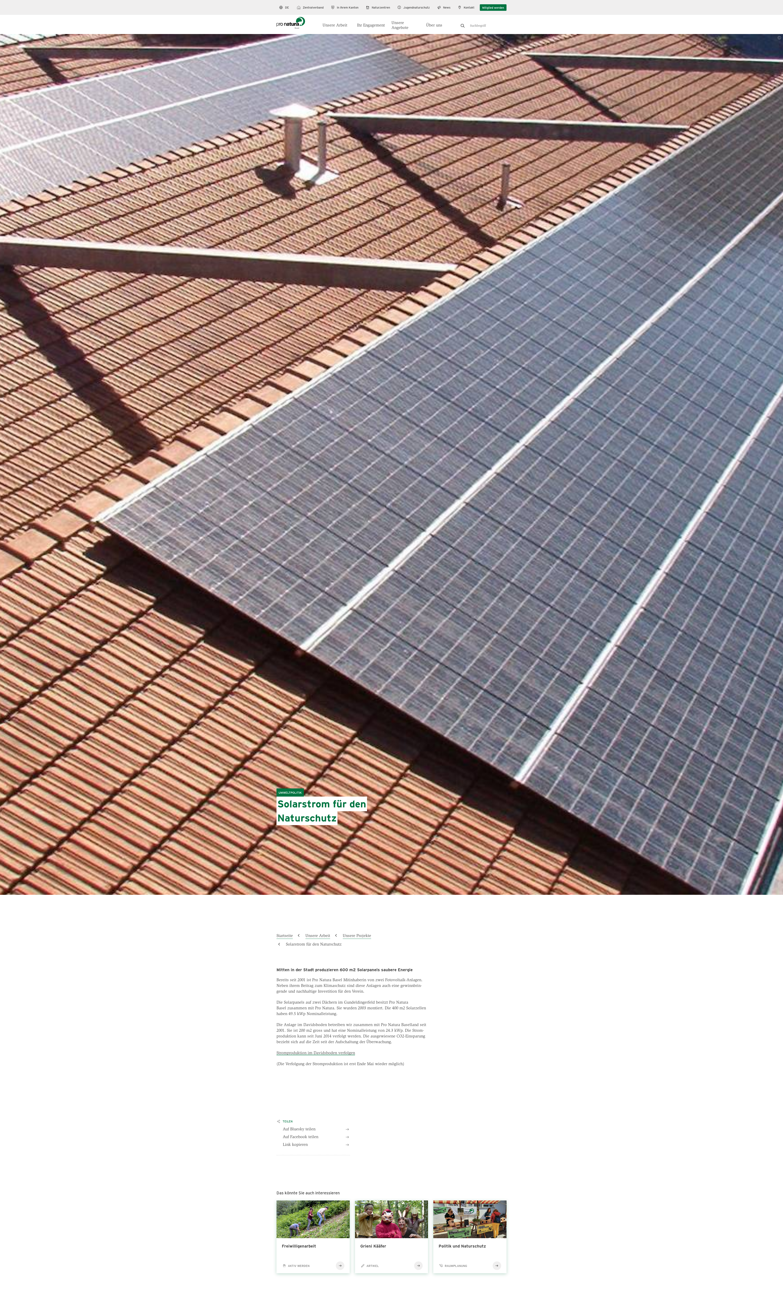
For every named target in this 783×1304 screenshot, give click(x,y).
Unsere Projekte (357, 936)
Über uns (434, 25)
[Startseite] (290, 21)
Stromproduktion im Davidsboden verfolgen (315, 1053)
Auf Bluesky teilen (299, 1129)
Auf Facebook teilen (300, 1137)
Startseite (284, 936)
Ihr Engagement (371, 25)
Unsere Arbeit (335, 25)
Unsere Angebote (400, 25)
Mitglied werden (493, 8)
